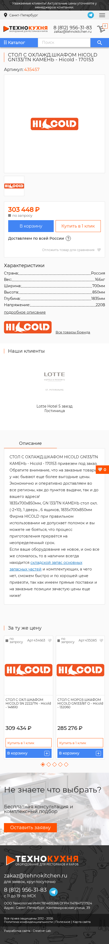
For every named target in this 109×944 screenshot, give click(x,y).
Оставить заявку (30, 827)
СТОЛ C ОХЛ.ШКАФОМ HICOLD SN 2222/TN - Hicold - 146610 (28, 703)
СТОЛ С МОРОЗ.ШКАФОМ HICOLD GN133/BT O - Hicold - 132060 (80, 703)
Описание (30, 443)
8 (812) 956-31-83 (72, 28)
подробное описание (25, 312)
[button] (43, 764)
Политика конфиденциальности (28, 922)
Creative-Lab (42, 931)
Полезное (62, 922)
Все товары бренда (73, 332)
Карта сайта (81, 922)
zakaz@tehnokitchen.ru (73, 31)
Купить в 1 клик (78, 226)
